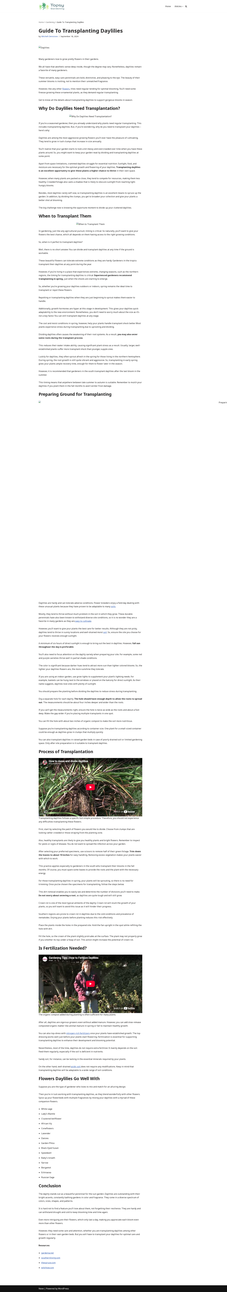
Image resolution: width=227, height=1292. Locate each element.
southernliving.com (50, 1257)
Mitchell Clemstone (49, 36)
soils (113, 606)
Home (168, 6)
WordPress (63, 1288)
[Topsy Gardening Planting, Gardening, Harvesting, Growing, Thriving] (52, 6)
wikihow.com (47, 1267)
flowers (66, 88)
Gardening (50, 22)
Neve (41, 1288)
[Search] (186, 6)
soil (105, 632)
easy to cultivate (83, 621)
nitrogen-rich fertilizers (78, 1033)
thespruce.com (48, 1262)
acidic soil (76, 1066)
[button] (182, 6)
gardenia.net (47, 1252)
